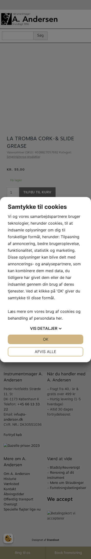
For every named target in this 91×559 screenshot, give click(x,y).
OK (45, 339)
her (59, 318)
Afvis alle (45, 351)
